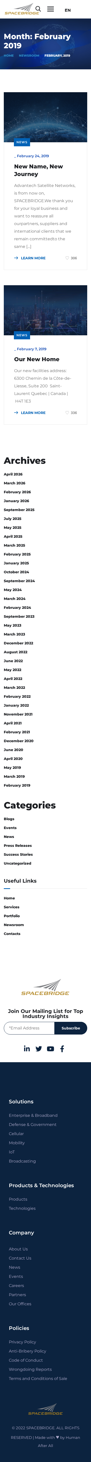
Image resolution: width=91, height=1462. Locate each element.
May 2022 (12, 670)
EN (66, 10)
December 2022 (18, 643)
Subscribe (71, 1028)
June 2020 (13, 750)
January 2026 (16, 501)
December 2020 (19, 741)
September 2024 (19, 581)
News (22, 142)
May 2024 (13, 589)
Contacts (12, 933)
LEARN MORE (33, 258)
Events (10, 827)
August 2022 (15, 652)
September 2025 (19, 509)
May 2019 (12, 767)
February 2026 (17, 492)
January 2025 (16, 563)
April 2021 (13, 723)
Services (11, 907)
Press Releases (18, 845)
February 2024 (17, 607)
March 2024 (15, 598)
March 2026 (14, 483)
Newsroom (29, 55)
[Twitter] (38, 1049)
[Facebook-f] (62, 1049)
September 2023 (19, 616)
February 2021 (17, 732)
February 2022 (17, 696)
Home (9, 55)
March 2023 (14, 634)
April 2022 (13, 678)
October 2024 (16, 572)
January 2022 (16, 705)
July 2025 (12, 518)
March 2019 (14, 776)
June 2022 (13, 661)
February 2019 (17, 785)
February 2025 (17, 554)
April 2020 (13, 758)
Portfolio (12, 916)
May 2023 (12, 625)
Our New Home (36, 359)
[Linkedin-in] (27, 1049)
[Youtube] (50, 1049)
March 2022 (14, 687)
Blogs (9, 819)
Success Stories (18, 854)
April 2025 (13, 536)
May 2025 (12, 527)
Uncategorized (17, 863)
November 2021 (18, 714)
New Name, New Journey (38, 170)
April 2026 (13, 474)
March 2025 (14, 545)
